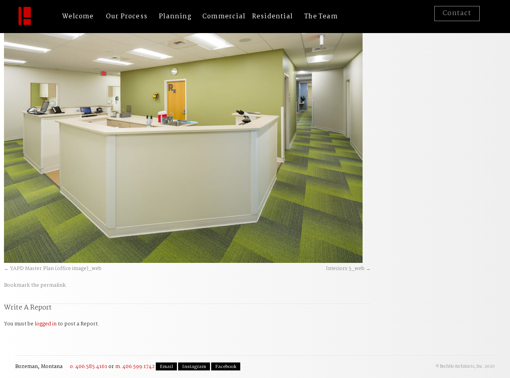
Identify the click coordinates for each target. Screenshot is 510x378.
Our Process (126, 17)
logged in (46, 324)
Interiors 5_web (345, 268)
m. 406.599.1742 (135, 366)
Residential (272, 17)
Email (166, 366)
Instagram (194, 366)
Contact (457, 13)
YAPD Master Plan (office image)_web (56, 268)
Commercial (223, 17)
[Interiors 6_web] (183, 143)
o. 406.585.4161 (88, 366)
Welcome (78, 17)
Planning (175, 17)
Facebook (225, 366)
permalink (53, 285)
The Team (321, 17)
